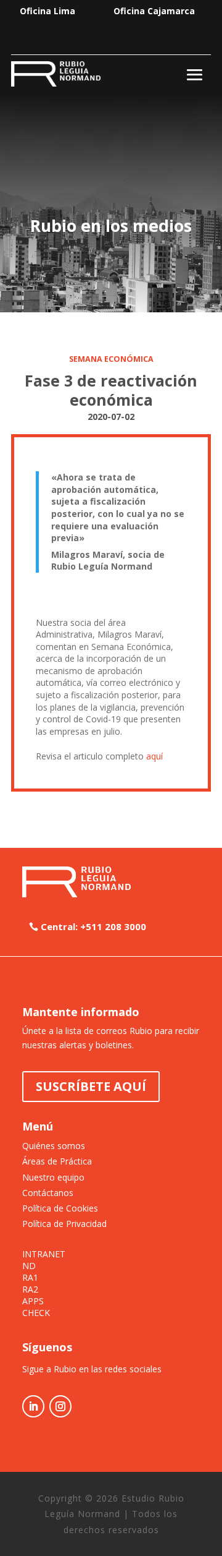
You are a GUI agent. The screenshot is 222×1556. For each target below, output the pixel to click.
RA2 (30, 1289)
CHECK (36, 1313)
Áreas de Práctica (57, 1161)
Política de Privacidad (64, 1223)
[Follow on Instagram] (60, 1406)
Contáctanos (47, 1193)
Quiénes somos (53, 1146)
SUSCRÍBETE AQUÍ (91, 1086)
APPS (33, 1301)
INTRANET (43, 1254)
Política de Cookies (60, 1208)
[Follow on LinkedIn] (33, 1406)
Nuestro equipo (53, 1177)
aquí (154, 756)
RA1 (30, 1277)
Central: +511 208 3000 (93, 926)
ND (29, 1266)
